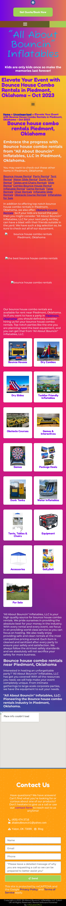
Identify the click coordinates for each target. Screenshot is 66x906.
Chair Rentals (23, 191)
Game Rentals (35, 188)
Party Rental (41, 176)
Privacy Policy (29, 889)
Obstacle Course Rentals (30, 194)
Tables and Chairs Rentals (30, 182)
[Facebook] (33, 2)
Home (6, 114)
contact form (23, 807)
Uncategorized (22, 114)
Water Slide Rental (25, 179)
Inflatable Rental (14, 188)
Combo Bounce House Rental (32, 185)
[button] (33, 104)
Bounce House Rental (17, 176)
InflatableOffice (34, 905)
